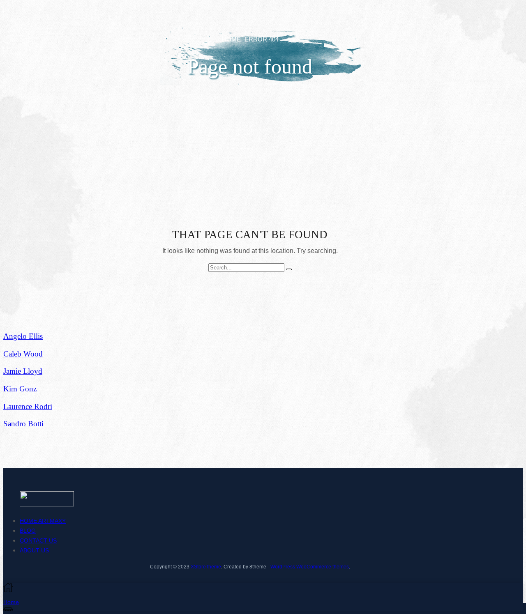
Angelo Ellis (23, 336)
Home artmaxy (43, 520)
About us (34, 550)
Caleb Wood (23, 354)
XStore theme (206, 567)
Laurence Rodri (27, 406)
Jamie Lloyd (22, 371)
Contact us (38, 540)
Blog (28, 530)
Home (231, 39)
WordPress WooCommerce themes (309, 567)
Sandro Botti (23, 423)
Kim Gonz (20, 388)
